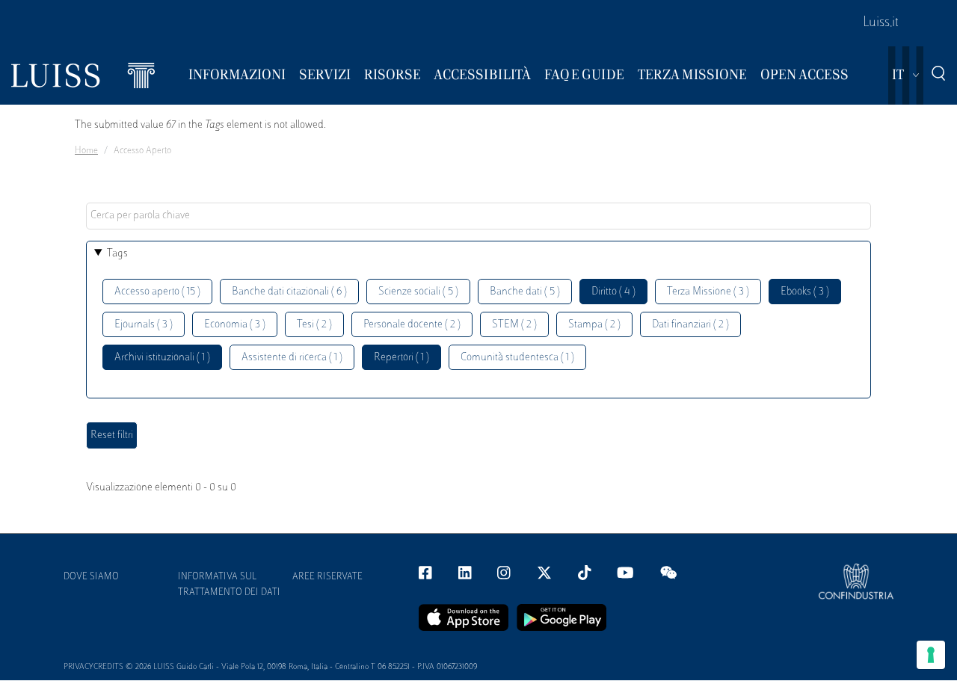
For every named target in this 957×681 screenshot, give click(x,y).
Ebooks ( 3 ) (805, 292)
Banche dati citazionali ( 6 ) (289, 292)
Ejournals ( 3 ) (143, 324)
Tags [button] (117, 253)
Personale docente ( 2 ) (412, 324)
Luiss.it (881, 23)
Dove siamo (91, 577)
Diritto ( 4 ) (613, 292)
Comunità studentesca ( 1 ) (517, 357)
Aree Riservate (327, 577)
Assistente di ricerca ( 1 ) (291, 357)
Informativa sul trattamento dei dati (229, 585)
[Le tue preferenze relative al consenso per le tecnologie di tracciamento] (931, 655)
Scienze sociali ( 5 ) (418, 292)
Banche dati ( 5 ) (525, 292)
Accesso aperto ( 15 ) (157, 292)
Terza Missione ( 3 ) (708, 292)
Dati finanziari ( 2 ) (690, 324)
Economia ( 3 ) (234, 324)
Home (86, 151)
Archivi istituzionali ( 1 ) (162, 357)
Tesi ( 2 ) (314, 324)
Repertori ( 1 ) (401, 357)
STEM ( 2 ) (514, 324)
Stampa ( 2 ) (594, 324)
